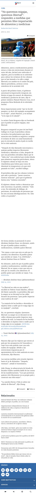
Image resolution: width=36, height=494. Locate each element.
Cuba (3, 8)
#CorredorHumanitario (17, 326)
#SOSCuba (5, 275)
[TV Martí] (5, 491)
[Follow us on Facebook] (3, 470)
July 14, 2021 (6, 282)
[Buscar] (30, 491)
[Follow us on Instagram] (25, 470)
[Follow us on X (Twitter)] (7, 470)
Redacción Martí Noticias (9, 28)
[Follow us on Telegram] (12, 470)
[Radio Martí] (14, 491)
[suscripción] (7, 474)
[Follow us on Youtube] (16, 470)
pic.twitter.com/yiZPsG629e (11, 329)
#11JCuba (4, 326)
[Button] (31, 36)
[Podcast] (22, 491)
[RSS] (29, 470)
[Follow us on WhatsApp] (20, 470)
